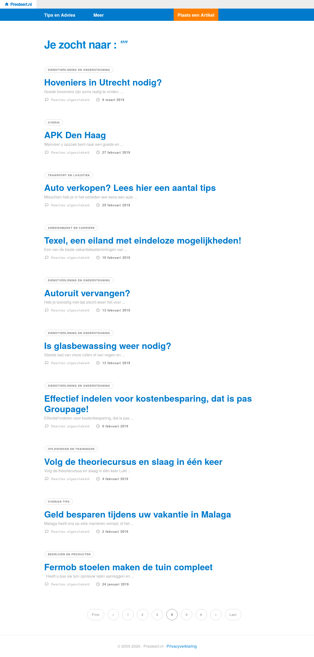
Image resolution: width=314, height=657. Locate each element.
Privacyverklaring (182, 646)
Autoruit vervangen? (87, 292)
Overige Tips (59, 501)
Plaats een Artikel (196, 15)
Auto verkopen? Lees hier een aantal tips (130, 187)
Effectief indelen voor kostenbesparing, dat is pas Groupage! (148, 403)
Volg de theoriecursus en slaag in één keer (133, 461)
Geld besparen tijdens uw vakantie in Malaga (137, 514)
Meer (98, 15)
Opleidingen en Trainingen (71, 449)
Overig (54, 122)
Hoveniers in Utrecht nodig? (103, 81)
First (96, 614)
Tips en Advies (59, 15)
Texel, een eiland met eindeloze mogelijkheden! (142, 240)
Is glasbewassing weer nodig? (107, 345)
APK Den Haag (75, 134)
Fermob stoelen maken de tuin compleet (128, 566)
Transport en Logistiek (69, 175)
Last (233, 614)
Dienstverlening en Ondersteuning (79, 70)
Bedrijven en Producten (69, 554)
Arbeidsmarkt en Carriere (71, 228)
